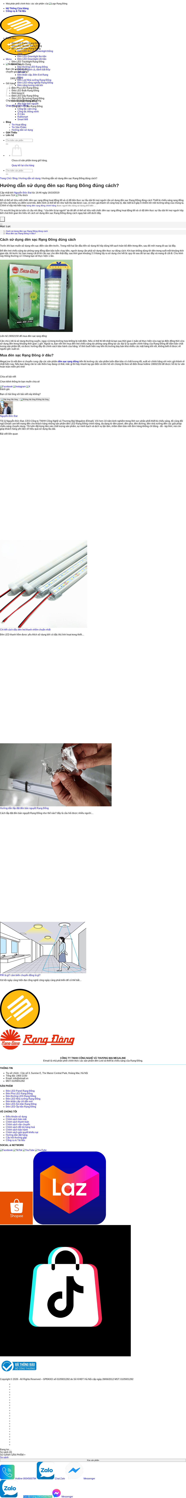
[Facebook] (6, 1150)
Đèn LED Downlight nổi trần (31, 59)
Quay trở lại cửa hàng (23, 165)
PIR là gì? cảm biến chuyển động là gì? (20, 975)
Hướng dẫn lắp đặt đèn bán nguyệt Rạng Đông (24, 808)
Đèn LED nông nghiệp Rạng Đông (35, 82)
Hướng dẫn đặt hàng (16, 1135)
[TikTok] (18, 1150)
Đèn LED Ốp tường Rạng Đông (28, 98)
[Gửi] (7, 174)
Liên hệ (10, 135)
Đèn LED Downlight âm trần (31, 56)
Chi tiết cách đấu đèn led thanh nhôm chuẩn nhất (25, 629)
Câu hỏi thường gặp (16, 1137)
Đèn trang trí (18, 93)
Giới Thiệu (11, 132)
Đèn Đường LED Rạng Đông (32, 67)
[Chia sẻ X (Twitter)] (28, 386)
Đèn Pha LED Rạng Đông (25, 88)
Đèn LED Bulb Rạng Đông (25, 90)
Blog (8, 122)
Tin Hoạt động (19, 124)
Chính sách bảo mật (16, 1119)
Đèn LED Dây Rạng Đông (25, 96)
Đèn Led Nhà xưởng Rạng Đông (34, 80)
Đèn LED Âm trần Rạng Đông (21, 1104)
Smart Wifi (22, 119)
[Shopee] (16, 1223)
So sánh (4, 1457)
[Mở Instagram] (19, 386)
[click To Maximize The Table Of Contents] (2, 219)
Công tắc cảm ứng (26, 109)
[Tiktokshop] (65, 1355)
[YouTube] (29, 1150)
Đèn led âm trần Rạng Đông (26, 48)
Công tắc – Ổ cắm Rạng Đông (27, 106)
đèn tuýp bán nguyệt (27, 103)
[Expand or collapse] (1, 224)
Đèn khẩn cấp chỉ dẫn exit (19, 1101)
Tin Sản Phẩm (19, 127)
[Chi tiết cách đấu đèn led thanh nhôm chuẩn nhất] (43, 627)
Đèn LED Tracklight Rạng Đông (28, 61)
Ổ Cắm (21, 114)
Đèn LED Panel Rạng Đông (26, 43)
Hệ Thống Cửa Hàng (17, 8)
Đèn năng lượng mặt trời (30, 85)
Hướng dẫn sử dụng (22, 130)
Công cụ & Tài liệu (16, 11)
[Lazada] (69, 1223)
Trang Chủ (5, 178)
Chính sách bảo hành (17, 1129)
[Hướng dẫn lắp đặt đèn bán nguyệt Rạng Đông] (56, 805)
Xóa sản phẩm (93, 1460)
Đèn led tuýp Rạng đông (24, 101)
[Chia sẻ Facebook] (6, 386)
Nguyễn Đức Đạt (23, 192)
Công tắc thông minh (28, 111)
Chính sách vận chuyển (18, 1124)
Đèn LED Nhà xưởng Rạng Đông (23, 1099)
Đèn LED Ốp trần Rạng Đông (27, 46)
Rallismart (22, 117)
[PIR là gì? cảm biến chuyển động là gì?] (43, 972)
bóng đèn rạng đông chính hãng (41, 205)
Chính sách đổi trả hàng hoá (20, 1127)
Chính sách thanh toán (17, 1122)
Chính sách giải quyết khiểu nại (22, 1132)
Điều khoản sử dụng (16, 1116)
